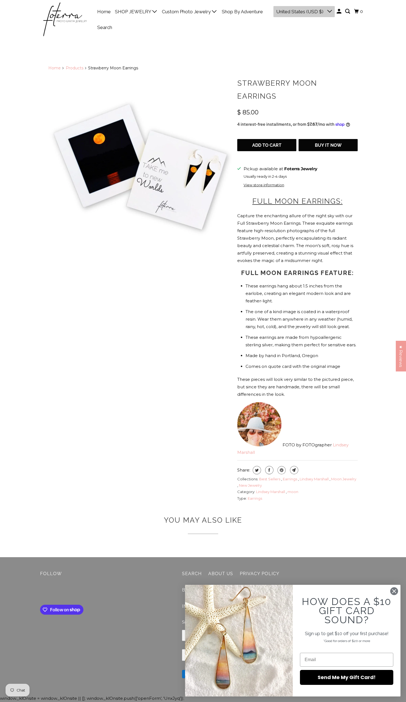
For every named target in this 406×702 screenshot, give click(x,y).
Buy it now (328, 145)
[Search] (348, 11)
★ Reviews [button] (401, 356)
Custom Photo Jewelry (187, 11)
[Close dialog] (394, 591)
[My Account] (339, 11)
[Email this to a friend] (293, 470)
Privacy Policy (260, 573)
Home (104, 11)
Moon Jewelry (343, 479)
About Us (220, 573)
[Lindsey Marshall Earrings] (140, 167)
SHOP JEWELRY (133, 11)
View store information (264, 185)
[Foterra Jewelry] (65, 19)
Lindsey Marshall (314, 479)
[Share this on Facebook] (268, 470)
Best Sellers (270, 479)
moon (293, 491)
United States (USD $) (300, 11)
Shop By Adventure (242, 11)
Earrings (290, 479)
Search (104, 27)
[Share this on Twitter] (256, 470)
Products (74, 68)
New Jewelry (250, 485)
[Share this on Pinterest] (281, 470)
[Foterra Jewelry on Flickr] (41, 592)
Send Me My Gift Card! (347, 677)
